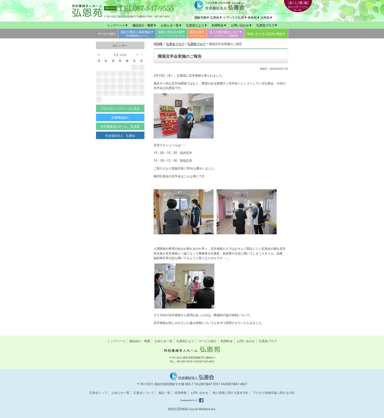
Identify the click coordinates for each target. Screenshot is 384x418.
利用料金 (227, 341)
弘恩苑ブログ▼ (266, 25)
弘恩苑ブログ (268, 341)
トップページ (116, 341)
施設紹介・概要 (139, 341)
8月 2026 (120, 55)
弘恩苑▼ (216, 17)
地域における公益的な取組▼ (266, 33)
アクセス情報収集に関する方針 (274, 393)
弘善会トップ (98, 393)
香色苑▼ (254, 17)
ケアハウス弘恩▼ (235, 17)
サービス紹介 (107, 33)
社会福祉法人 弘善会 (120, 135)
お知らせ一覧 (163, 341)
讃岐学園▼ (201, 17)
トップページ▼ (117, 25)
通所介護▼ (197, 34)
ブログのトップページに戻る (120, 108)
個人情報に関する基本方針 (231, 393)
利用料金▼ (219, 25)
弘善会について (143, 393)
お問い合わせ (246, 341)
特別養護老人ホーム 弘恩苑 (120, 126)
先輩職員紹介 (120, 117)
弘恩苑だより (185, 341)
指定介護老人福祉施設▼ (137, 34)
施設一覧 (164, 393)
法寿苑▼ (267, 17)
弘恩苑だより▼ (196, 25)
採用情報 (181, 393)
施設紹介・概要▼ (144, 25)
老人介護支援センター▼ (225, 34)
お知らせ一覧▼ (171, 25)
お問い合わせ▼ (241, 25)
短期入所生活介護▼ (171, 34)
